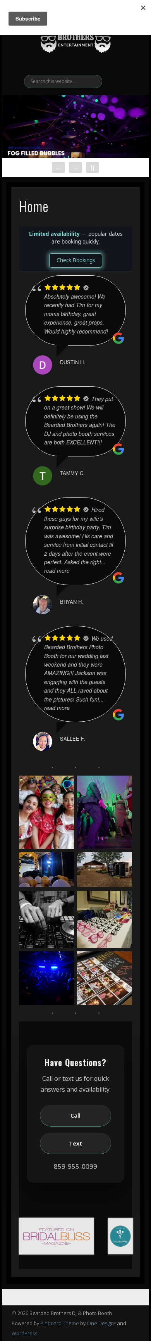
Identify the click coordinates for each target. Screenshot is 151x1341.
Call (75, 1115)
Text (75, 1143)
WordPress (24, 1333)
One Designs (101, 1323)
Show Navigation (121, 69)
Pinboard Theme (59, 1323)
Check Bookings (76, 260)
